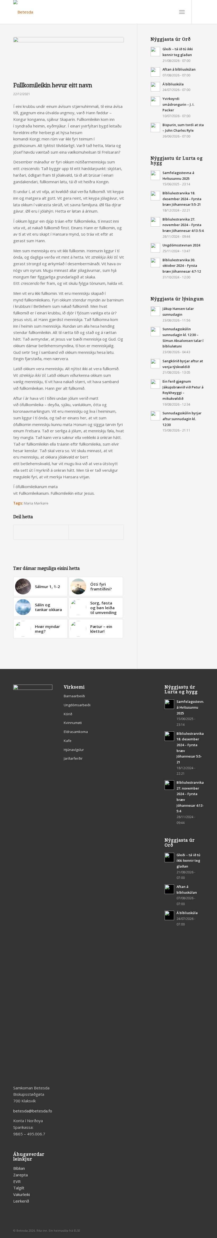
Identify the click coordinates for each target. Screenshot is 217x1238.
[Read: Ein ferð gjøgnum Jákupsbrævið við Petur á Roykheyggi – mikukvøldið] (155, 384)
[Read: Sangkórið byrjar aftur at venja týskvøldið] (155, 363)
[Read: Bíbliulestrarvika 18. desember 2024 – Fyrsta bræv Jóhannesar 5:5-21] (155, 195)
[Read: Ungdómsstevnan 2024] (155, 248)
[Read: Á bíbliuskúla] (155, 86)
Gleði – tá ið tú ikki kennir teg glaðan (188, 860)
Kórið (68, 714)
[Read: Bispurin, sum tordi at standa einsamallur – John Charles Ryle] (155, 127)
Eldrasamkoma (76, 731)
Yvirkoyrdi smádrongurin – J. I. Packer (178, 104)
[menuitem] (182, 12)
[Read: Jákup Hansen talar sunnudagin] (155, 311)
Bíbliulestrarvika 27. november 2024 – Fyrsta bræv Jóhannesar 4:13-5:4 (183, 225)
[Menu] (182, 12)
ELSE (77, 1230)
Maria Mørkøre (36, 503)
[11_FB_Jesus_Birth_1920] (68, 58)
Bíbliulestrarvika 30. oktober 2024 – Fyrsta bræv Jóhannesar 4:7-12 (181, 266)
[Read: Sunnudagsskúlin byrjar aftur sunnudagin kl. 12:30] (155, 415)
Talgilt (18, 1187)
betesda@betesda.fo (32, 1110)
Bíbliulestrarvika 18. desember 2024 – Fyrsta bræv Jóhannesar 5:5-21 (181, 199)
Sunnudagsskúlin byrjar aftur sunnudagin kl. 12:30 (181, 419)
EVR (17, 1181)
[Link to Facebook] (200, 12)
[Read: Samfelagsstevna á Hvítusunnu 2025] (155, 175)
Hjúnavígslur (74, 749)
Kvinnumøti (73, 722)
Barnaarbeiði (74, 696)
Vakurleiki (21, 1194)
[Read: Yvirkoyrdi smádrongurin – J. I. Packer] (155, 101)
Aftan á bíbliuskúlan (179, 69)
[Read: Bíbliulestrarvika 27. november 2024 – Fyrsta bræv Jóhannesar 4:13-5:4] (155, 222)
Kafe (67, 740)
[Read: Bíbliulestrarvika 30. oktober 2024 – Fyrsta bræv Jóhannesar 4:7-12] (155, 262)
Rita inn (42, 1230)
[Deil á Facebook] (41, 532)
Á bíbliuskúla (173, 84)
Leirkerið (21, 1201)
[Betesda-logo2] (23, 12)
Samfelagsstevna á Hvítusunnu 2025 (191, 707)
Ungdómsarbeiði (77, 705)
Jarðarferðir (73, 758)
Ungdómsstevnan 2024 (181, 245)
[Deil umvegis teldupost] (96, 532)
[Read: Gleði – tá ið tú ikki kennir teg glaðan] (155, 51)
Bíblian (19, 1168)
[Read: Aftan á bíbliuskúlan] (155, 72)
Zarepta (20, 1174)
